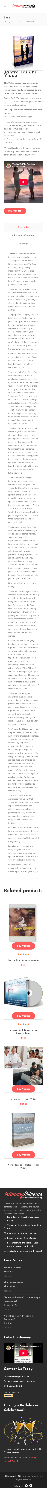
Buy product (23, 945)
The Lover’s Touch (13, 1283)
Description (23, 227)
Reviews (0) (23, 244)
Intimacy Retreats (10, 22)
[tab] (23, 227)
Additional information (23, 235)
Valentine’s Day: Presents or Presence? (19, 1318)
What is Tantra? (12, 1268)
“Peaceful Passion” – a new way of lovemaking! (22, 1299)
